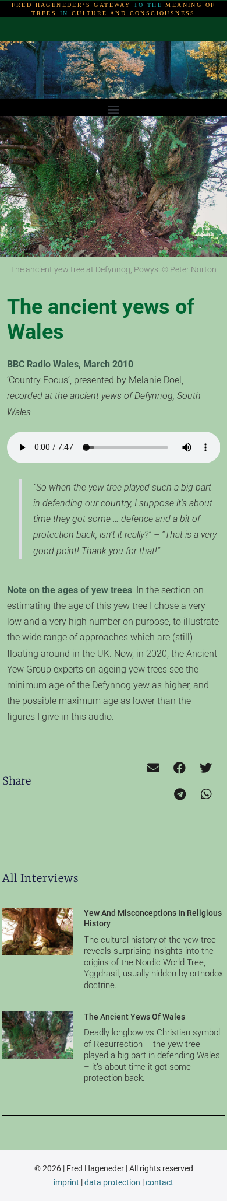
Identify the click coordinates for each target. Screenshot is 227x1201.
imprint (66, 1182)
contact (159, 1182)
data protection (112, 1182)
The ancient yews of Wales (134, 1016)
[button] (113, 108)
